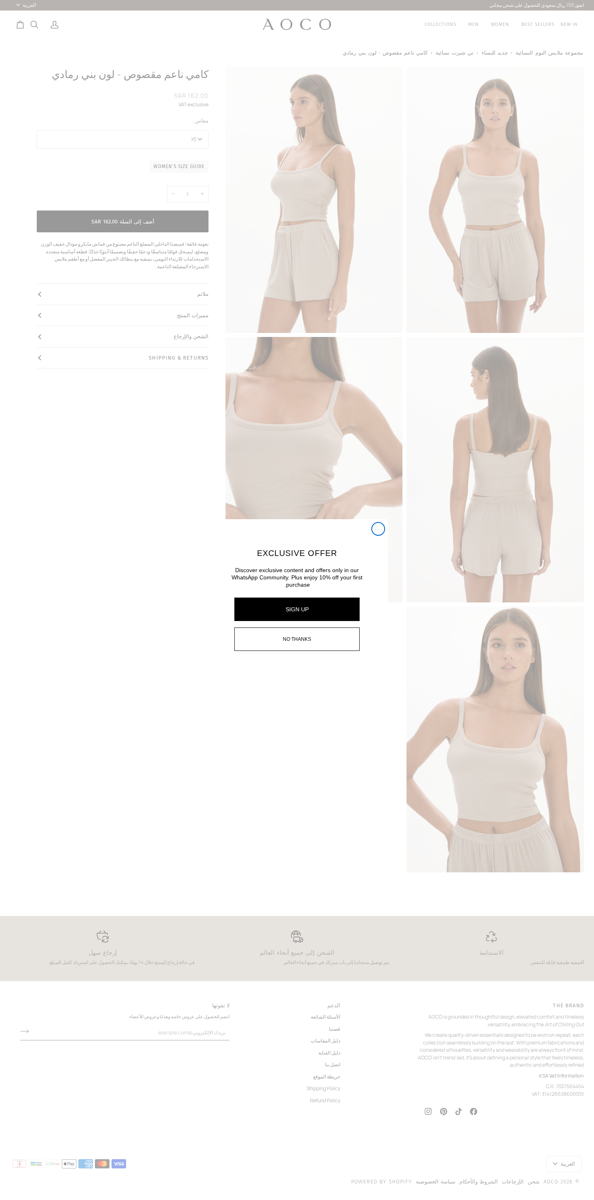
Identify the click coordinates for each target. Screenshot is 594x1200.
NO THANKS (297, 639)
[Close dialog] (378, 528)
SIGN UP (297, 609)
